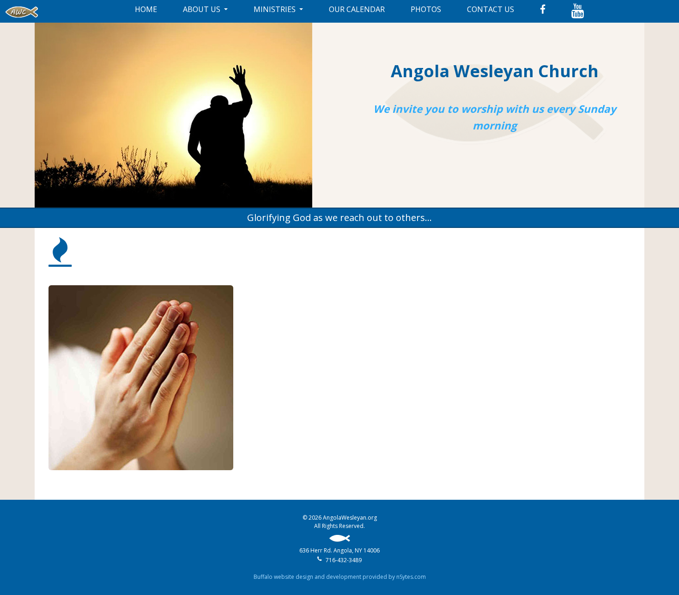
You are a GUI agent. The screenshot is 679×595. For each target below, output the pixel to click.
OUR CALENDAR (357, 9)
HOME (146, 9)
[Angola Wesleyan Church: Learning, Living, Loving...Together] (22, 11)
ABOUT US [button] (202, 9)
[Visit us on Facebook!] (542, 9)
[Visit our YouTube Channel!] (578, 11)
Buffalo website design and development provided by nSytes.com (340, 577)
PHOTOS (426, 9)
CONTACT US (490, 9)
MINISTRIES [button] (275, 9)
